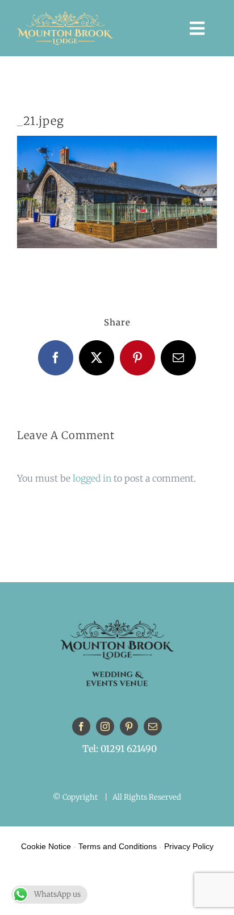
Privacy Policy (189, 846)
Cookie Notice (46, 846)
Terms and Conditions (117, 846)
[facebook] (81, 726)
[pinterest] (129, 726)
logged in (92, 478)
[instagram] (105, 726)
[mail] (153, 726)
